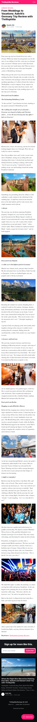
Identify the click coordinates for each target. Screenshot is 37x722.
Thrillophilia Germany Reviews (19, 635)
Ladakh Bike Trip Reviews (23, 704)
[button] (34, 2)
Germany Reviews (7, 8)
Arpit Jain (8, 693)
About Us (11, 704)
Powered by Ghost (18, 708)
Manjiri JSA (10, 25)
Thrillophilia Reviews (10, 2)
